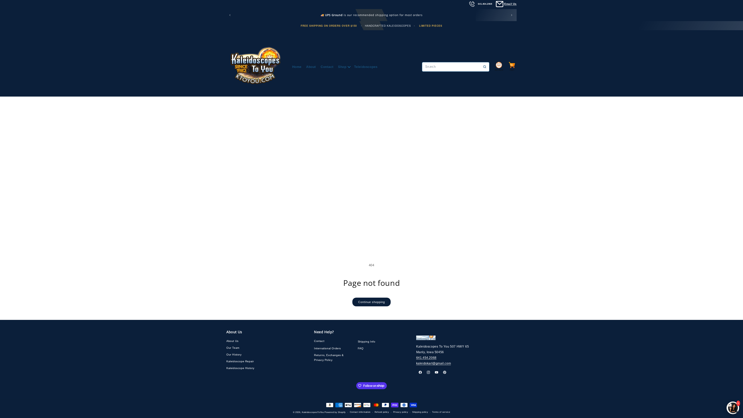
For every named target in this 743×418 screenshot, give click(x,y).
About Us (232, 341)
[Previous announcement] (230, 15)
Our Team (233, 347)
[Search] (484, 67)
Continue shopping (371, 302)
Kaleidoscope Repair (240, 361)
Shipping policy (420, 412)
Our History (234, 354)
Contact (319, 341)
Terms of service (441, 412)
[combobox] (455, 67)
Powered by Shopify (335, 412)
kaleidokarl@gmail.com (433, 363)
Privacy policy (400, 412)
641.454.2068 (426, 357)
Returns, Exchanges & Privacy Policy (329, 357)
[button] (344, 67)
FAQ (361, 348)
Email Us (510, 3)
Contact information (360, 412)
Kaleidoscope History (240, 368)
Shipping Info (366, 341)
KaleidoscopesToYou (313, 412)
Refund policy (382, 412)
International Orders (327, 348)
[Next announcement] (512, 15)
